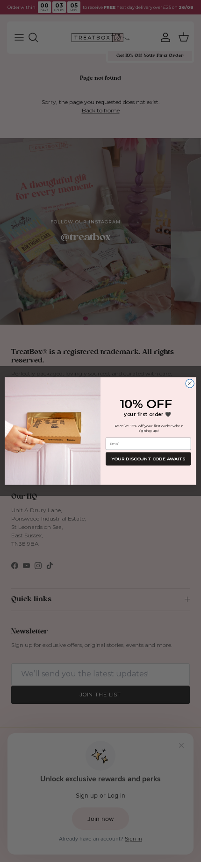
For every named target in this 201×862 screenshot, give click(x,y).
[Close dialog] (190, 383)
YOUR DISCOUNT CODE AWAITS (148, 459)
